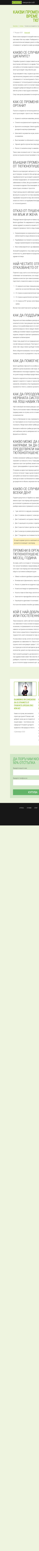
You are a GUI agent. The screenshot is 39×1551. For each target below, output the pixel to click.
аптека (21, 808)
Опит (36, 808)
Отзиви (29, 808)
